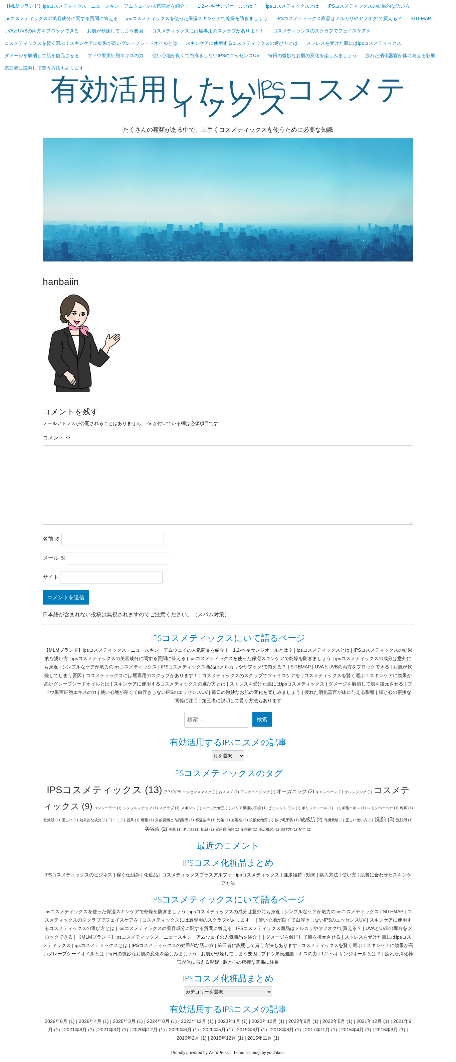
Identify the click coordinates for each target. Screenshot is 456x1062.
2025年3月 (124, 1021)
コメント (57, 437)
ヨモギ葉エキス (350, 808)
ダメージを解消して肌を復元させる (41, 55)
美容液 (156, 829)
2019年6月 (248, 1029)
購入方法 (328, 874)
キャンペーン (329, 792)
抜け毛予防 (287, 820)
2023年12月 (193, 1021)
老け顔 (191, 829)
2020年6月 (180, 1029)
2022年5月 (333, 1021)
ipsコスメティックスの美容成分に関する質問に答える (61, 18)
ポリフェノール (317, 808)
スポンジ (191, 808)
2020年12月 (145, 1029)
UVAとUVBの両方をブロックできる (41, 30)
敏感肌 (311, 819)
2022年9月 (299, 1021)
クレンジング (358, 792)
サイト (51, 577)
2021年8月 (75, 1029)
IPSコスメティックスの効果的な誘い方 (368, 6)
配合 (304, 829)
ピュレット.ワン (284, 808)
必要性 (239, 820)
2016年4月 (352, 1029)
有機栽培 (334, 820)
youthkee (275, 1052)
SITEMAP (421, 18)
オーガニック (295, 791)
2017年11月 (317, 1029)
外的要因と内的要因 (174, 820)
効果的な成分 (93, 820)
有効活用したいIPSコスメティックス (228, 97)
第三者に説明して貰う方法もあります (44, 68)
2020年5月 (214, 1029)
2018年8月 (282, 1029)
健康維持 (292, 874)
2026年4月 (90, 1021)
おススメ (229, 792)
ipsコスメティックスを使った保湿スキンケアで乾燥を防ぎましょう (197, 18)
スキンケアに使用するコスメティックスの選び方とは (242, 43)
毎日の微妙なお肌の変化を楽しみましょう (312, 55)
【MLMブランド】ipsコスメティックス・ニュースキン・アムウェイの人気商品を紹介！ (96, 6)
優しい (69, 820)
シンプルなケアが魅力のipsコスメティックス (109, 666)
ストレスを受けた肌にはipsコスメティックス (353, 43)
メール (54, 558)
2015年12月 (223, 1038)
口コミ (116, 820)
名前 (51, 539)
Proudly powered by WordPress (200, 1052)
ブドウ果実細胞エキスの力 (115, 55)
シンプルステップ (140, 808)
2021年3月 (109, 1029)
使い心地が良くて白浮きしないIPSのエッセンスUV (205, 55)
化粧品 (151, 874)
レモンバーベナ (383, 808)
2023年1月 (229, 1021)
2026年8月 (56, 1021)
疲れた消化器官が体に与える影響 (400, 55)
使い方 (349, 874)
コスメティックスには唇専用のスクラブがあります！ (208, 30)
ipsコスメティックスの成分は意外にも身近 (235, 911)
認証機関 (269, 829)
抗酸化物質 (261, 820)
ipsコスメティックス (257, 874)
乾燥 (406, 808)
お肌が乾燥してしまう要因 (115, 30)
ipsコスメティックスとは (292, 6)
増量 (147, 820)
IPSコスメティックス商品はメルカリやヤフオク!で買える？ (339, 18)
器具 (133, 820)
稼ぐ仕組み (128, 874)
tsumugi (253, 1052)
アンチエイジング (257, 792)
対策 (223, 820)
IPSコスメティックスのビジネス (78, 874)
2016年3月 (386, 1029)
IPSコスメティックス (104, 789)
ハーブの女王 (216, 808)
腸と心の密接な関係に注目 (251, 962)
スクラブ (169, 808)
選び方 (288, 829)
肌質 (207, 829)
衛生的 (249, 829)
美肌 (175, 829)
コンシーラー (108, 808)
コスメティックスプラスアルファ (197, 874)
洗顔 (385, 819)
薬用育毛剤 (227, 829)
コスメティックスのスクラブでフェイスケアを (322, 30)
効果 (310, 874)
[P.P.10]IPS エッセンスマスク (190, 792)
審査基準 (205, 820)
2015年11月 (259, 1038)
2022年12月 (264, 1021)
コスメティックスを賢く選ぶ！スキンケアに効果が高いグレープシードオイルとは (90, 43)
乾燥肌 (51, 820)
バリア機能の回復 (249, 808)
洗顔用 (404, 820)
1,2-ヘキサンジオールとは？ (227, 6)
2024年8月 (158, 1021)
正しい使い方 (359, 820)
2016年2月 (188, 1038)
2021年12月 (369, 1021)
